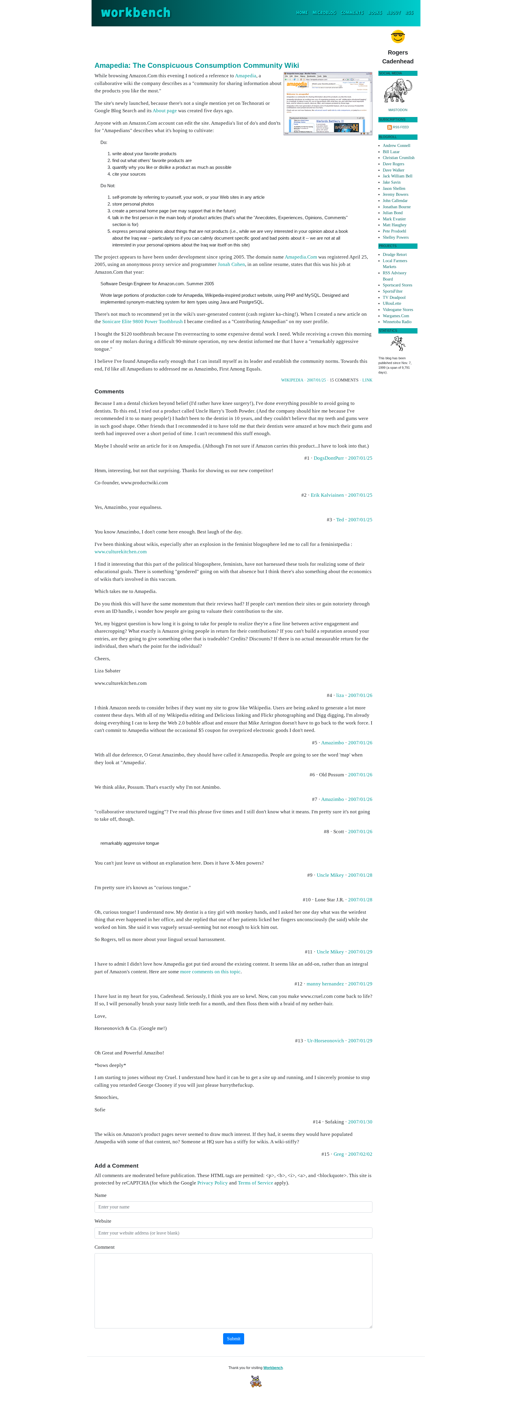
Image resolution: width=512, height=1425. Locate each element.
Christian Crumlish (399, 158)
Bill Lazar (391, 152)
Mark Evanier (394, 219)
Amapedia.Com (301, 257)
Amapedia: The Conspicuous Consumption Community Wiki (197, 65)
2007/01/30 (360, 1122)
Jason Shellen (394, 188)
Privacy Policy (212, 1183)
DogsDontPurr (329, 458)
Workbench (273, 1368)
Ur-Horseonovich (325, 1040)
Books (375, 13)
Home (303, 12)
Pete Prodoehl (394, 231)
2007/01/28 (360, 875)
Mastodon (397, 110)
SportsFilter (393, 291)
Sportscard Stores (397, 285)
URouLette (392, 303)
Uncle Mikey (330, 875)
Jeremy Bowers (395, 194)
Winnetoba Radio (397, 322)
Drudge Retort (395, 254)
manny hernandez (325, 984)
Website (103, 1221)
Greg (339, 1154)
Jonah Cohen (231, 264)
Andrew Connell (396, 145)
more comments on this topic (210, 971)
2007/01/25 (316, 380)
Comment (105, 1247)
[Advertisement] (233, 42)
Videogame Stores (398, 309)
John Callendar (395, 200)
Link (367, 380)
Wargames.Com (396, 316)
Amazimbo (332, 743)
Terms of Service (255, 1183)
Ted (340, 519)
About (394, 13)
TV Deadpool (394, 297)
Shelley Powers (396, 237)
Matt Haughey (395, 225)
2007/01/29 (360, 952)
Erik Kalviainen (327, 495)
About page (165, 110)
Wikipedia (292, 380)
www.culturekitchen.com (121, 551)
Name (101, 1195)
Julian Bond (393, 213)
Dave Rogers (393, 164)
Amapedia (245, 75)
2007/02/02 (360, 1154)
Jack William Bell (397, 176)
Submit (233, 1338)
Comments (352, 13)
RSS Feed (401, 127)
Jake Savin (392, 182)
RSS (409, 13)
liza (340, 695)
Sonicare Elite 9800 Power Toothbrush (142, 321)
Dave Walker (393, 170)
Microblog (324, 13)
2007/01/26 (360, 695)
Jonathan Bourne (397, 207)
